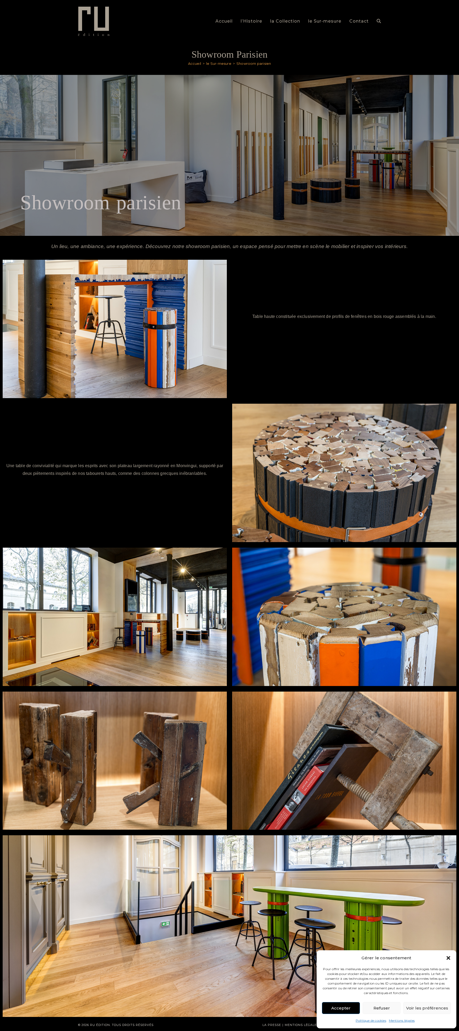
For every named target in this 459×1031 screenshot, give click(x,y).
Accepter (341, 1008)
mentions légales (302, 1025)
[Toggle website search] (379, 21)
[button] (448, 958)
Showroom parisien (253, 63)
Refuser (381, 1008)
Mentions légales (402, 1021)
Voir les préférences (427, 1008)
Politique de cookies (371, 1021)
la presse (271, 1025)
